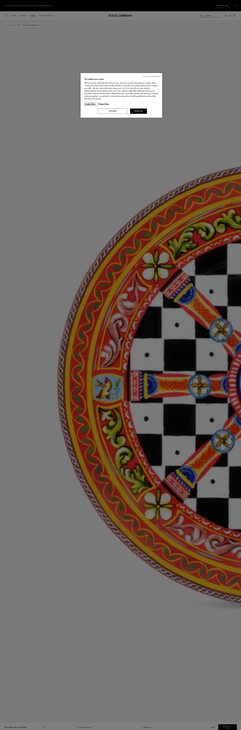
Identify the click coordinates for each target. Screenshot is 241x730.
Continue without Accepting (151, 76)
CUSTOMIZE (112, 111)
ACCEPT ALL (138, 111)
